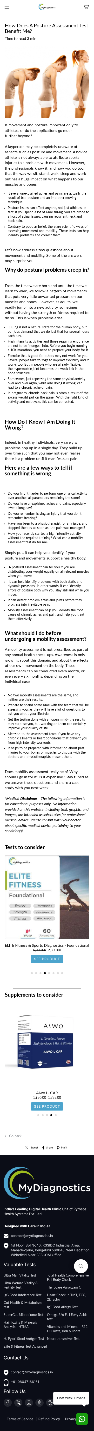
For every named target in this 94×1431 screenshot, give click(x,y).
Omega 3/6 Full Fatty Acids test (67, 1317)
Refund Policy (49, 1419)
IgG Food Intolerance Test (22, 1295)
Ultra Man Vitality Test (20, 1275)
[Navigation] (7, 6)
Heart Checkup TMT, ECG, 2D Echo (66, 1297)
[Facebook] (8, 1403)
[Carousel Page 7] (58, 973)
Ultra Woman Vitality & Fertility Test (21, 1285)
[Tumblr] (39, 1403)
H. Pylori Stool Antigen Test (24, 1339)
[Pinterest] (50, 1403)
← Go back (13, 1136)
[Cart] (86, 6)
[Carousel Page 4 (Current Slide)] (45, 973)
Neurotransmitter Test (63, 1339)
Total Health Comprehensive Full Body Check (68, 1278)
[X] (18, 1403)
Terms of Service (20, 1419)
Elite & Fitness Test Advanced (25, 1346)
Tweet (34, 1147)
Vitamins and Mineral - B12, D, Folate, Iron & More (67, 1329)
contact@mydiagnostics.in (32, 1236)
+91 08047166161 (25, 1382)
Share (49, 1147)
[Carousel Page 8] (62, 973)
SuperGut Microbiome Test (23, 1315)
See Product (47, 964)
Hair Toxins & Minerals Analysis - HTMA (20, 1325)
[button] (81, 1266)
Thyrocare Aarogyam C (64, 1287)
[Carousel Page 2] (36, 973)
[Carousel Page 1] (32, 973)
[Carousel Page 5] (49, 973)
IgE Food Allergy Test (62, 1307)
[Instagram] (29, 1403)
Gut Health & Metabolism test (23, 1305)
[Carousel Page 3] (40, 973)
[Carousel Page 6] (53, 973)
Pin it (64, 1147)
